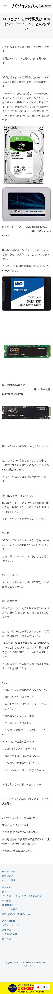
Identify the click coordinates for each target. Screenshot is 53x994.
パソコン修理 (8, 880)
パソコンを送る (9, 909)
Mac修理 (6, 900)
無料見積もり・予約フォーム (16, 913)
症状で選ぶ (7, 875)
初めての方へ (8, 871)
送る (4, 891)
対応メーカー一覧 (11, 925)
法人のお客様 (8, 920)
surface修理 (8, 904)
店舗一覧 (6, 929)
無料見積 (6, 938)
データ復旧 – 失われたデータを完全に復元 (23, 896)
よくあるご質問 (9, 933)
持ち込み (6, 887)
